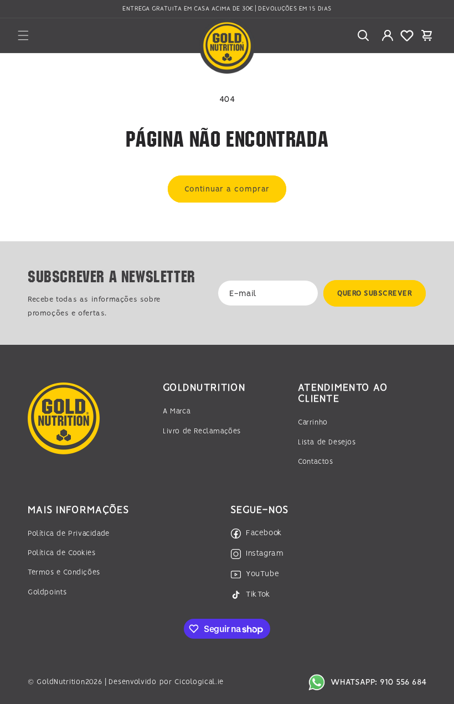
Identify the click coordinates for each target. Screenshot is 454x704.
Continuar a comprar (227, 189)
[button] (23, 35)
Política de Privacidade (69, 533)
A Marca (176, 411)
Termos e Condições (64, 572)
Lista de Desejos (327, 442)
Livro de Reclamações (202, 431)
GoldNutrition (61, 682)
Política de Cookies (61, 553)
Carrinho (313, 422)
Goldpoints (47, 592)
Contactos (315, 461)
